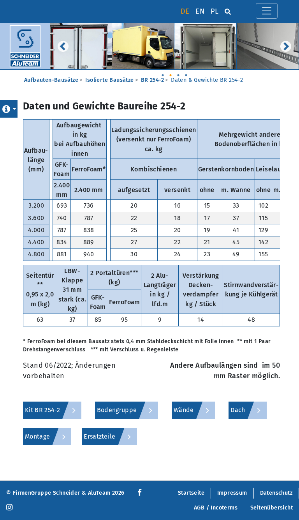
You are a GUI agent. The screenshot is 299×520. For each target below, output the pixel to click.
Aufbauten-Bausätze (51, 80)
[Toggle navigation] (267, 11)
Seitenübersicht (271, 507)
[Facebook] (138, 493)
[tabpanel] (81, 46)
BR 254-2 (152, 80)
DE (185, 11)
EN (199, 11)
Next (285, 46)
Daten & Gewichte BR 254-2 (207, 80)
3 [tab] (178, 72)
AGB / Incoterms (215, 507)
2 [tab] (170, 72)
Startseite (191, 493)
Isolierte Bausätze (109, 80)
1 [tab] (163, 72)
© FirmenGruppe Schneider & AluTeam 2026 (65, 493)
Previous (63, 46)
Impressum (232, 493)
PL (214, 11)
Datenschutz (276, 493)
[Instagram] (9, 508)
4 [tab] (186, 72)
